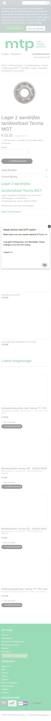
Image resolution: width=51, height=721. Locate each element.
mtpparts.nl (8, 252)
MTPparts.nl (42, 234)
